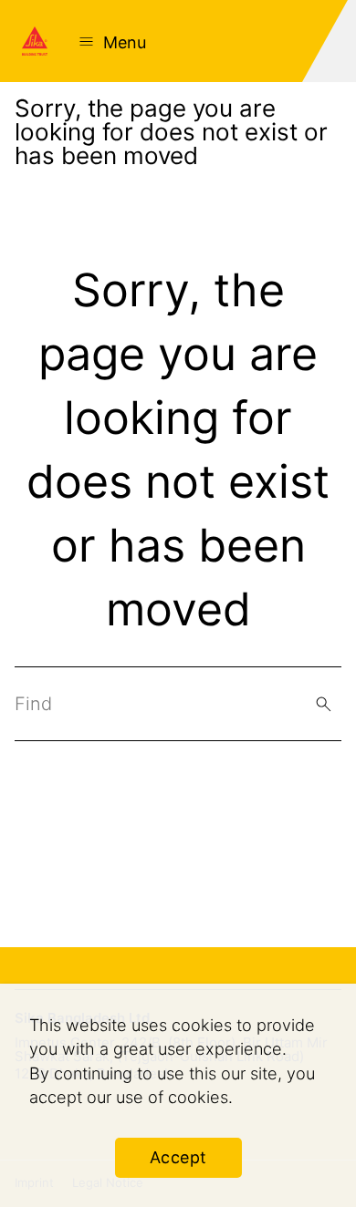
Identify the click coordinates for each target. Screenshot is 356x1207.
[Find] (323, 704)
